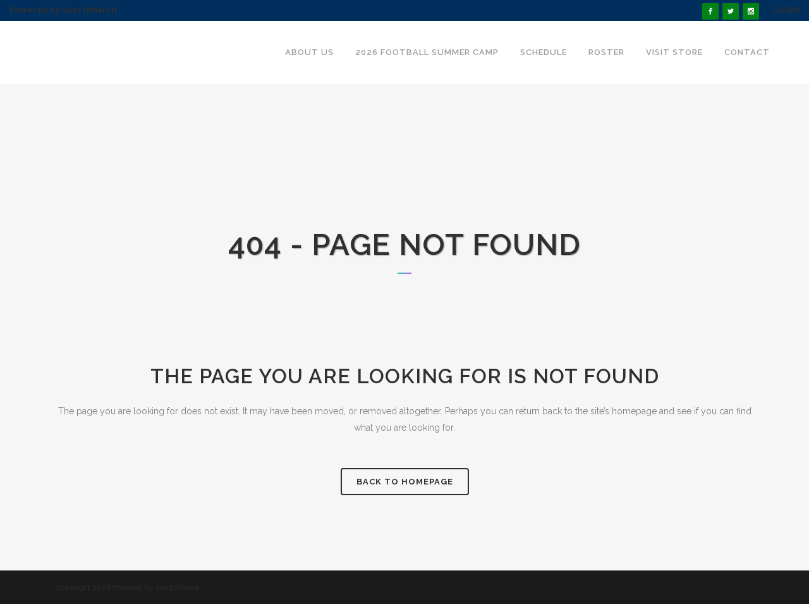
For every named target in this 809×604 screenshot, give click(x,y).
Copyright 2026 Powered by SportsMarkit (128, 587)
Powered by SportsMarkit (63, 10)
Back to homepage (404, 481)
